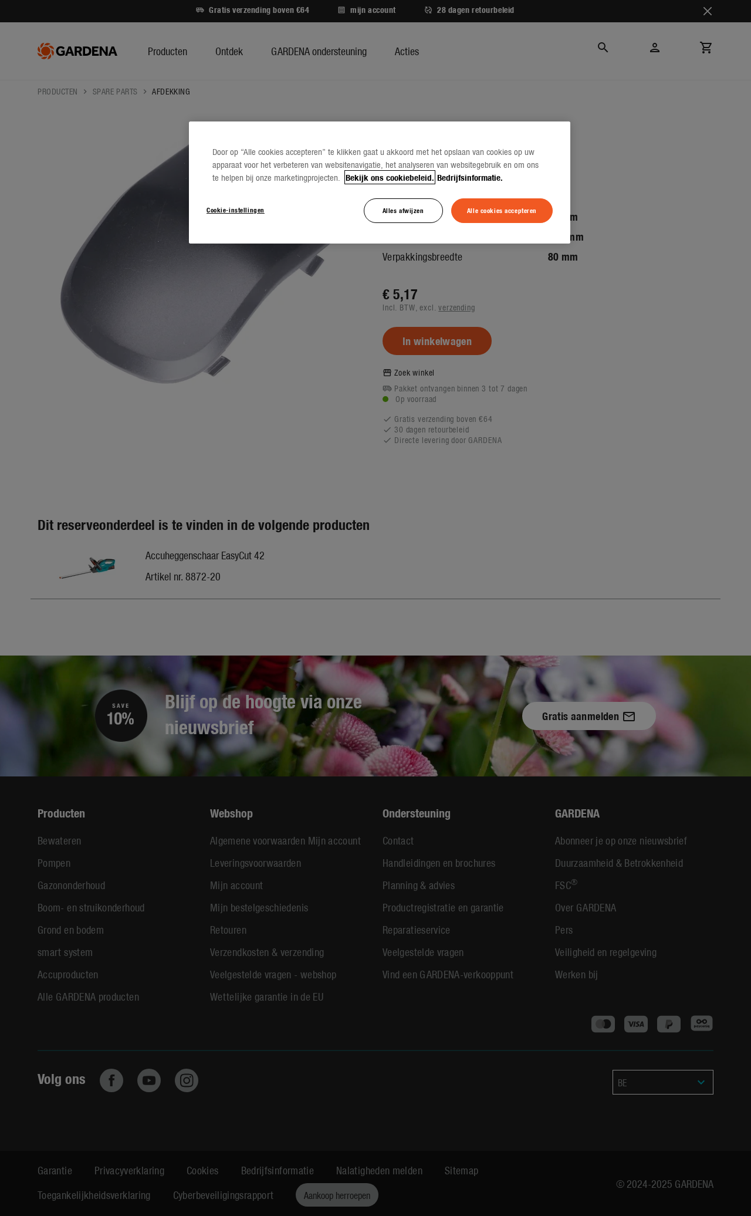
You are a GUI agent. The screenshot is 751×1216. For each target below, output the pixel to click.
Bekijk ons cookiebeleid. (390, 177)
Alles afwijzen (403, 210)
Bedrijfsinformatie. (470, 177)
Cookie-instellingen (236, 209)
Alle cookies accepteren (502, 210)
